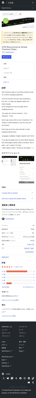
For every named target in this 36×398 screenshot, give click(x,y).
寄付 (21, 348)
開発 (5, 77)
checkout (26, 248)
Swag (21, 351)
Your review (5, 287)
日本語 (8, 374)
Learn (3, 342)
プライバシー (6, 336)
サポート (6, 82)
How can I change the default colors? (14, 198)
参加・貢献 (22, 342)
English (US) (30, 244)
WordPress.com (8, 357)
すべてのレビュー (28, 287)
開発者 (4, 348)
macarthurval (9, 52)
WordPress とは (7, 327)
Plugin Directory (6, 8)
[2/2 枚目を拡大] (32, 158)
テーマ (21, 330)
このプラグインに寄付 (9, 316)
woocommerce (30, 252)
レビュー (6, 68)
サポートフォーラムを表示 (10, 300)
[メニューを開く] (33, 2)
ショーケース (23, 327)
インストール (8, 73)
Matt (4, 360)
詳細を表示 (5, 257)
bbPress (5, 363)
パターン (21, 336)
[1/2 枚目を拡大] (15, 158)
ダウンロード (6, 57)
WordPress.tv (7, 351)
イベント (21, 345)
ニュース (4, 330)
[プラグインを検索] (20, 14)
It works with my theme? (10, 193)
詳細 (5, 64)
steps (32, 248)
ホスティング (6, 333)
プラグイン (22, 333)
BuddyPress (6, 366)
